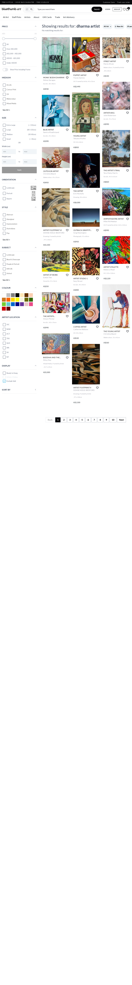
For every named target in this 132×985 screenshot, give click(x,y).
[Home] (11, 9)
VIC (8, 324)
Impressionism (12, 224)
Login (107, 9)
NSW (8, 329)
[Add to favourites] (67, 77)
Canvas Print (11, 90)
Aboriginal (10, 219)
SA (8, 352)
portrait (9, 193)
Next (121, 419)
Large (9, 130)
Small (9, 139)
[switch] (5, 69)
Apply (19, 170)
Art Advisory (69, 17)
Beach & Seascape (13, 259)
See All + (6, 110)
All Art (6, 17)
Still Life (9, 269)
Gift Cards (47, 17)
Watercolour (11, 99)
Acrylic (9, 85)
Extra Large (11, 125)
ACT (8, 334)
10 (113, 419)
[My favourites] (124, 9)
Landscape (10, 255)
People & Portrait (13, 264)
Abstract (10, 215)
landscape (10, 188)
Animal (9, 273)
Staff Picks (16, 17)
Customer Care (109, 2)
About (36, 17)
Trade (57, 17)
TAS (8, 338)
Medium (10, 134)
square (9, 199)
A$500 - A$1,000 (13, 58)
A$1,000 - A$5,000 (14, 54)
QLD (8, 343)
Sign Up (117, 9)
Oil (8, 94)
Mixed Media (11, 103)
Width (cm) (6, 146)
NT (8, 357)
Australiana (11, 229)
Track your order (123, 2)
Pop (8, 233)
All (8, 44)
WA (8, 348)
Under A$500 (12, 63)
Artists (27, 17)
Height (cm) (6, 156)
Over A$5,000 (12, 49)
